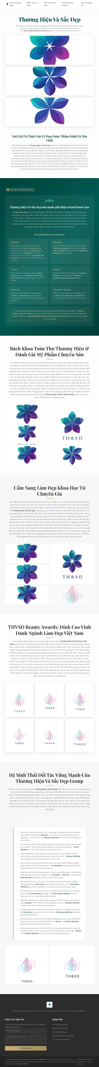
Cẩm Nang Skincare (60, 1032)
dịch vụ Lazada (25, 313)
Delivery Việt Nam (73, 856)
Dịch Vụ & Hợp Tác (86, 4)
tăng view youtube (68, 278)
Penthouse (27, 912)
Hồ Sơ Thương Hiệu (15, 4)
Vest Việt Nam (26, 877)
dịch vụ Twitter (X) (19, 295)
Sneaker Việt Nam (72, 903)
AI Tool (19, 1064)
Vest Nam (56, 875)
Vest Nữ (66, 875)
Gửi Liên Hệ (26, 1048)
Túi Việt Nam (56, 866)
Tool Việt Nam (41, 1059)
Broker (78, 931)
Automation (40, 884)
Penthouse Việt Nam (64, 912)
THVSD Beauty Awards (67, 4)
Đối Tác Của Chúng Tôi (61, 1039)
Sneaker (28, 903)
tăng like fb (28, 253)
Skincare (44, 835)
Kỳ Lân (58, 921)
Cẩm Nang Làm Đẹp (50, 4)
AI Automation (35, 894)
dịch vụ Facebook (29, 248)
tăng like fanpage (34, 316)
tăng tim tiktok (32, 275)
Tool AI (26, 1064)
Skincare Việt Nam (51, 838)
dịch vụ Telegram (75, 295)
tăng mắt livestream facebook (54, 316)
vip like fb (35, 251)
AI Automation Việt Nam (60, 894)
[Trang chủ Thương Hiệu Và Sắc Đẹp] (7, 4)
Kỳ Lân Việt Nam (72, 921)
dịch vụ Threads (62, 295)
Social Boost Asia (20, 212)
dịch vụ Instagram (61, 248)
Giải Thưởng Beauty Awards (63, 1036)
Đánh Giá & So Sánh (32, 4)
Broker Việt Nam (31, 933)
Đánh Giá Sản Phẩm (60, 1028)
